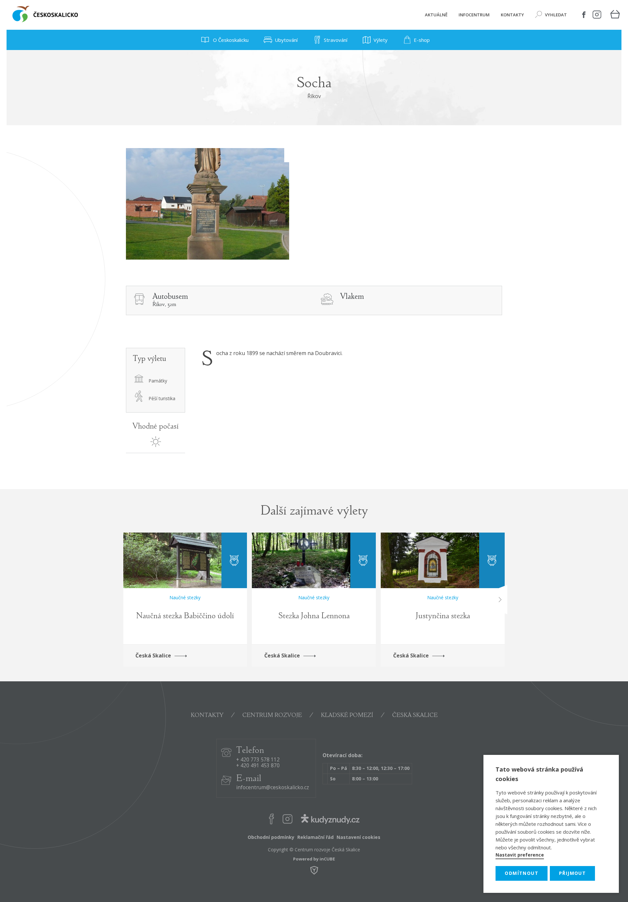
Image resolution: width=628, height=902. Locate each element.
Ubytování (286, 40)
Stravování (335, 40)
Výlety (381, 40)
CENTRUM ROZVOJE (272, 716)
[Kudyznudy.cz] (330, 820)
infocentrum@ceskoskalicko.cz (272, 788)
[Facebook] (584, 15)
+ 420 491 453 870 (258, 766)
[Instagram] (597, 15)
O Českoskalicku (230, 40)
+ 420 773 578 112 (258, 760)
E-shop (422, 40)
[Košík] (614, 15)
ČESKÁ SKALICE (415, 716)
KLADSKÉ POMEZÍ (347, 716)
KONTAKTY (207, 716)
